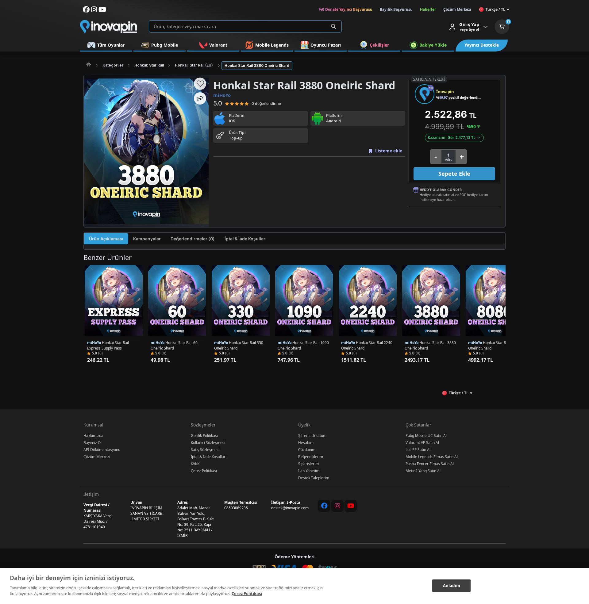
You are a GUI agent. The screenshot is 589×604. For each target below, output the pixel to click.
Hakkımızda (93, 435)
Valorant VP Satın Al (422, 442)
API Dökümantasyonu (101, 449)
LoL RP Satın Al (418, 449)
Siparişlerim (308, 463)
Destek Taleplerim (313, 477)
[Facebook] (324, 506)
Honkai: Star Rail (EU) (194, 65)
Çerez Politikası (204, 470)
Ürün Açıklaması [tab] (106, 238)
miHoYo (222, 95)
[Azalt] (435, 156)
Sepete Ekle (454, 173)
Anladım (451, 585)
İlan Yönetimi (309, 470)
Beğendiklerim (310, 456)
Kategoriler (112, 65)
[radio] (227, 103)
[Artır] (461, 156)
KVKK (195, 463)
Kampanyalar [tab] (147, 238)
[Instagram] (337, 506)
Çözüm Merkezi (96, 456)
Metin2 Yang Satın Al (423, 470)
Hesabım (306, 442)
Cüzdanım (306, 449)
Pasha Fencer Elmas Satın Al (430, 463)
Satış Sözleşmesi (205, 449)
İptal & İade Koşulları (208, 456)
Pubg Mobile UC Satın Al (426, 435)
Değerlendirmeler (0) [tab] (193, 238)
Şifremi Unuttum (312, 435)
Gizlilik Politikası (204, 435)
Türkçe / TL (495, 9)
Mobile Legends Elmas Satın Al (432, 456)
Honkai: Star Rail (149, 65)
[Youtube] (351, 506)
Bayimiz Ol (92, 442)
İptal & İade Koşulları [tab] (246, 238)
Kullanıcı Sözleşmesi (208, 442)
